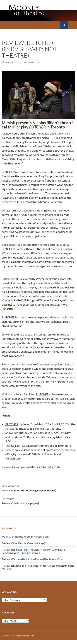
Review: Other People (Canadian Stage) (23, 543)
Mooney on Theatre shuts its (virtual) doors (25, 536)
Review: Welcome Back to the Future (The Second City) (32, 559)
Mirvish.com (13, 458)
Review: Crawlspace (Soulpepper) (20, 501)
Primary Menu (72, 25)
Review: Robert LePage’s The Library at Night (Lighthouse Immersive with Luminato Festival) (33, 551)
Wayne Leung (34, 62)
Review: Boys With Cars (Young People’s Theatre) (29, 488)
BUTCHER (51, 137)
